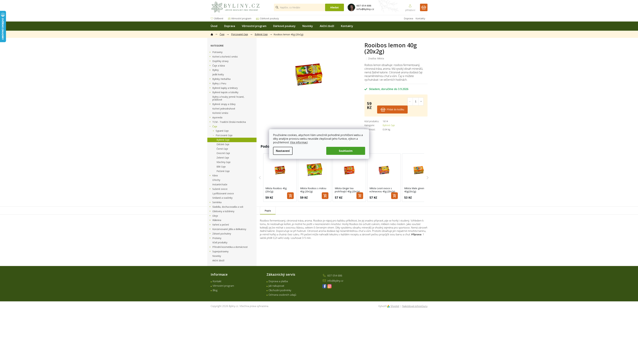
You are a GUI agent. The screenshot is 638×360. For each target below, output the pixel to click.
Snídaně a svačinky (222, 197)
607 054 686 (334, 275)
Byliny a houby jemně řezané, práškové (228, 98)
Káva (215, 175)
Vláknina (216, 220)
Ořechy (216, 180)
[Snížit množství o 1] (410, 101)
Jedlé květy (218, 74)
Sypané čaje (222, 130)
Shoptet (394, 306)
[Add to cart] (290, 195)
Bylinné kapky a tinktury (225, 88)
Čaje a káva (218, 65)
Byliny (215, 70)
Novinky (216, 256)
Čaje (214, 126)
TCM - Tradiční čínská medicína (229, 122)
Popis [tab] (268, 210)
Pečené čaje (223, 171)
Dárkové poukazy (269, 18)
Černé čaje (222, 148)
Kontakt (217, 281)
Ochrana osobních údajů (282, 294)
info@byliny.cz (335, 280)
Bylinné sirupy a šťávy (224, 104)
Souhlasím (346, 151)
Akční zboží (218, 260)
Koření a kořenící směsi (225, 56)
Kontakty (420, 18)
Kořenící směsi (220, 112)
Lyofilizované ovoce (223, 193)
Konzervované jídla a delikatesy (229, 229)
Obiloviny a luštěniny (223, 211)
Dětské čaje (223, 144)
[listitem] (280, 178)
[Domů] (213, 34)
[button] (260, 177)
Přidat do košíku (395, 109)
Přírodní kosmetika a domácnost (230, 246)
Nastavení (283, 151)
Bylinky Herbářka (221, 78)
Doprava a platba (278, 281)
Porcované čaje (224, 135)
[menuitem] (214, 26)
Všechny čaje (224, 162)
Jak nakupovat (276, 285)
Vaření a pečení (220, 224)
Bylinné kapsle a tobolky (225, 92)
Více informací (299, 142)
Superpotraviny (220, 251)
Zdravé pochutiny (221, 233)
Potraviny (217, 52)
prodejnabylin (329, 286)
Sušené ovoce (220, 188)
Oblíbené (218, 18)
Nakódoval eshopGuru (415, 306)
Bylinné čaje (223, 139)
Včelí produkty (219, 242)
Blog (215, 290)
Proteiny (216, 238)
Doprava (408, 18)
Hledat (334, 7)
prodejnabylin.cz (324, 286)
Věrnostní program (241, 18)
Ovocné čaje (223, 153)
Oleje (215, 215)
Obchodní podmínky (280, 290)
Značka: (376, 58)
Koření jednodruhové (223, 108)
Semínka (217, 202)
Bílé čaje (221, 166)
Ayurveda (217, 117)
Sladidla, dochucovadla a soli (227, 206)
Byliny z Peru (219, 83)
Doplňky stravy (220, 61)
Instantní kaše (219, 184)
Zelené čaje (223, 157)
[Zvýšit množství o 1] (421, 101)
